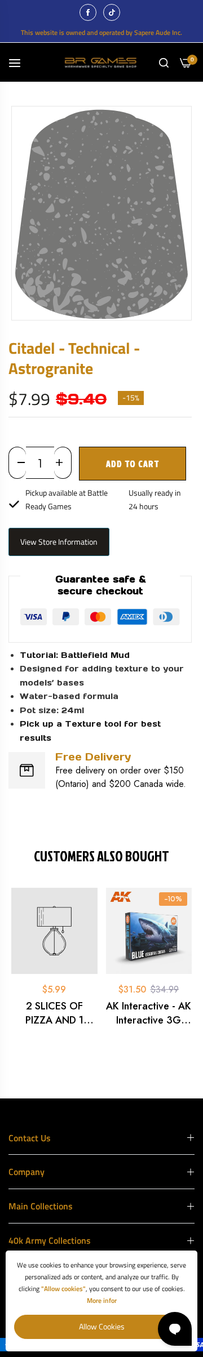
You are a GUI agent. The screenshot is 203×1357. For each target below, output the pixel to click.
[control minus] (17, 463)
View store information (59, 542)
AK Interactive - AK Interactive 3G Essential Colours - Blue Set (148, 1013)
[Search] (164, 62)
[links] (90, 12)
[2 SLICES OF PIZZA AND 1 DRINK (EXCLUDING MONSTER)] (54, 931)
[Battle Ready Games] (102, 62)
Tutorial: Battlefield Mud (75, 655)
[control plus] (63, 463)
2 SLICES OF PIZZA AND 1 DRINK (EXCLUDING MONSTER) (54, 1013)
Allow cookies (102, 1326)
